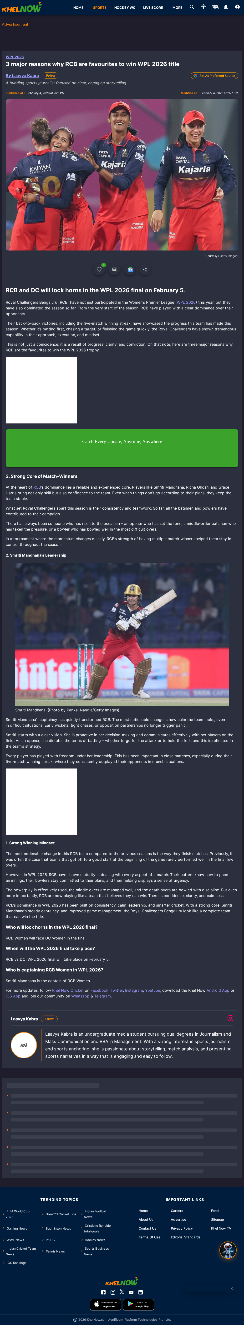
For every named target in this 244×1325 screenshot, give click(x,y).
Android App (218, 990)
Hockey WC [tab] (125, 7)
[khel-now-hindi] (215, 7)
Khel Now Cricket (68, 990)
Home (143, 1211)
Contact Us (147, 1228)
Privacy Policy (182, 1228)
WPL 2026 (15, 57)
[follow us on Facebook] (103, 1292)
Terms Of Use (149, 1237)
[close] (232, 1288)
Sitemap (217, 1219)
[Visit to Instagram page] (230, 1018)
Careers (177, 1211)
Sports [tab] (100, 7)
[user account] (237, 8)
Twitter (117, 990)
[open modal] (228, 1250)
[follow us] (129, 269)
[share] (145, 269)
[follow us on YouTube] (131, 1292)
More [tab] (178, 7)
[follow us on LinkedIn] (140, 1292)
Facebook (99, 990)
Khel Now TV (221, 1228)
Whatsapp (80, 996)
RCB (37, 487)
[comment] (114, 269)
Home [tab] (78, 7)
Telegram (102, 996)
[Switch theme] (203, 7)
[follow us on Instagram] (113, 1292)
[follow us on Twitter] (122, 1292)
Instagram (134, 990)
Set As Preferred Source (217, 76)
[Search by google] (191, 8)
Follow (50, 75)
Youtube (152, 990)
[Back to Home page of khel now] (22, 7)
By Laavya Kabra (22, 75)
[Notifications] (225, 8)
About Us (146, 1219)
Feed (215, 1211)
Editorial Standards (186, 1237)
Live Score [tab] (153, 7)
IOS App (13, 996)
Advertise (178, 1219)
